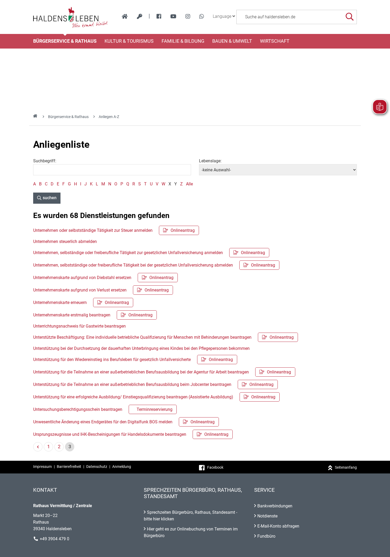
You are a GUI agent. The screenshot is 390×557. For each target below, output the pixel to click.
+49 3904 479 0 (54, 538)
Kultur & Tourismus (129, 41)
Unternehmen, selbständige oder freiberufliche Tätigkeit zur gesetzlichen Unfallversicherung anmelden (149, 252)
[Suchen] (350, 17)
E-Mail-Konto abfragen (278, 526)
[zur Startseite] (125, 16)
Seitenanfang (346, 467)
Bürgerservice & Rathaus (65, 41)
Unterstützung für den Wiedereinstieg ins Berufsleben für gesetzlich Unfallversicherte (133, 359)
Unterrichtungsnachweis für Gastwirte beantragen (79, 326)
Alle (189, 183)
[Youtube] (173, 16)
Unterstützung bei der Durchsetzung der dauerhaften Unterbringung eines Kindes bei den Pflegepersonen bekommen (141, 348)
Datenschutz (96, 466)
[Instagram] (187, 16)
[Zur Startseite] (70, 17)
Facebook (215, 467)
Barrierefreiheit (69, 466)
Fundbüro (266, 536)
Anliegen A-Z (109, 117)
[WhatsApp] (201, 16)
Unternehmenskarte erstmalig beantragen (93, 314)
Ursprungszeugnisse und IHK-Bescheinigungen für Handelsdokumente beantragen (130, 434)
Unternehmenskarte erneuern (81, 302)
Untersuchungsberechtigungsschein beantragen (102, 409)
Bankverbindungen (274, 505)
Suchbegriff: (44, 160)
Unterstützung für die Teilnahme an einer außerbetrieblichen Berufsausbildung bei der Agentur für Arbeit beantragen (162, 372)
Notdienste (267, 516)
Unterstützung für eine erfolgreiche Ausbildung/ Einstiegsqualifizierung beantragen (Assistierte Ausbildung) (154, 396)
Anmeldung (121, 466)
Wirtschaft (274, 41)
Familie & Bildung (183, 41)
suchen (50, 197)
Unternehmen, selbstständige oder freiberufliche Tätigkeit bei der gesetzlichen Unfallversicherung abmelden (154, 265)
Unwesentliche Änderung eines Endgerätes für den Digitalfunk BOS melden (124, 421)
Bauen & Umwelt (232, 41)
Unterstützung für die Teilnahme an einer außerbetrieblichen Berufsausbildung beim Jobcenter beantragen (153, 384)
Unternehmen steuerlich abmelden (65, 241)
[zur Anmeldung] (139, 16)
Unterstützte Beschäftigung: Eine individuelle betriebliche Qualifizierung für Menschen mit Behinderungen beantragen (163, 337)
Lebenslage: (210, 160)
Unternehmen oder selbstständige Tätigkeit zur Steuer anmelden (114, 230)
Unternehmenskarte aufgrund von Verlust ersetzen (101, 290)
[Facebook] (159, 16)
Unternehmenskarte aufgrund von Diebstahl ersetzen (103, 277)
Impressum (42, 466)
